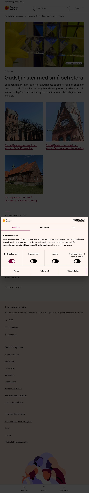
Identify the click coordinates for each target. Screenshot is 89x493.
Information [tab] (44, 227)
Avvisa (16, 271)
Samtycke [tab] (15, 227)
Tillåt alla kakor (73, 271)
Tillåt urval (44, 271)
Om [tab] (73, 227)
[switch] (33, 261)
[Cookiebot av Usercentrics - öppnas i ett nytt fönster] (76, 220)
